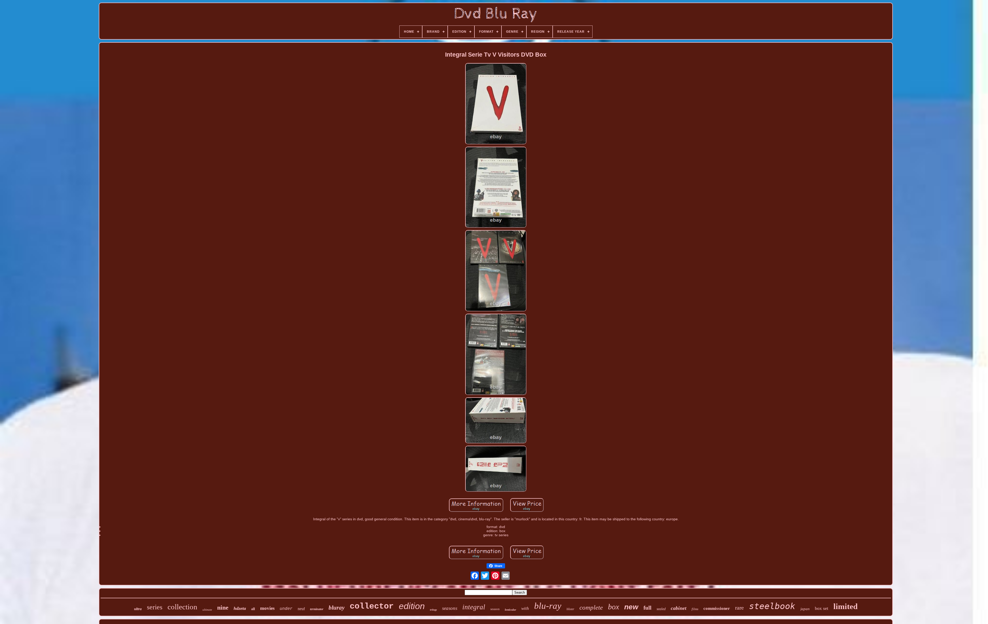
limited (845, 606)
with (525, 608)
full (647, 608)
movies (267, 608)
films (695, 609)
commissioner (716, 608)
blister (570, 609)
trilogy (433, 609)
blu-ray (547, 606)
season (495, 609)
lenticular (510, 609)
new (631, 607)
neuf (301, 609)
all (253, 609)
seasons (449, 608)
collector (372, 606)
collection (182, 607)
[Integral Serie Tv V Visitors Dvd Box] (495, 104)
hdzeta (240, 608)
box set (821, 608)
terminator (316, 609)
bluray (337, 607)
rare (739, 607)
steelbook (772, 606)
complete (591, 607)
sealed (661, 609)
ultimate (207, 609)
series (154, 607)
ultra (138, 609)
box (613, 606)
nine (222, 607)
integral (473, 607)
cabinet (678, 608)
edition (412, 606)
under (286, 609)
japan (805, 609)
